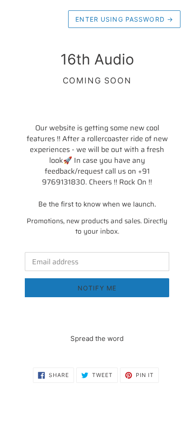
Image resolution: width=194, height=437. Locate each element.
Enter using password (124, 19)
